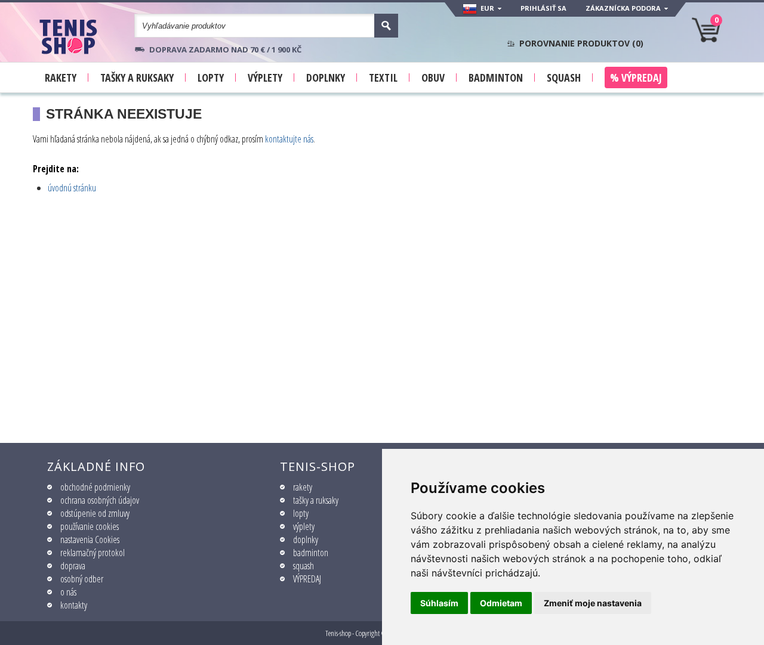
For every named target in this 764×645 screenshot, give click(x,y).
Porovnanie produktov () (581, 43)
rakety (302, 487)
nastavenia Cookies (89, 539)
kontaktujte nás (289, 138)
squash (303, 565)
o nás (68, 592)
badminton (310, 552)
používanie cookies (89, 526)
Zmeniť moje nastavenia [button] (593, 603)
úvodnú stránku (72, 187)
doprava (72, 565)
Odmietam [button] (501, 603)
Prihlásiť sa (543, 8)
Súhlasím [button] (439, 603)
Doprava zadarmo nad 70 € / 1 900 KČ (225, 49)
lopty (301, 513)
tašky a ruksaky (315, 500)
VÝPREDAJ (307, 578)
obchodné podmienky (95, 487)
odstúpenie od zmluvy (95, 513)
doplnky (305, 539)
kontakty (73, 605)
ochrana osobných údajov (99, 500)
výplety (304, 526)
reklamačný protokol (92, 552)
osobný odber (81, 578)
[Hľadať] (386, 26)
